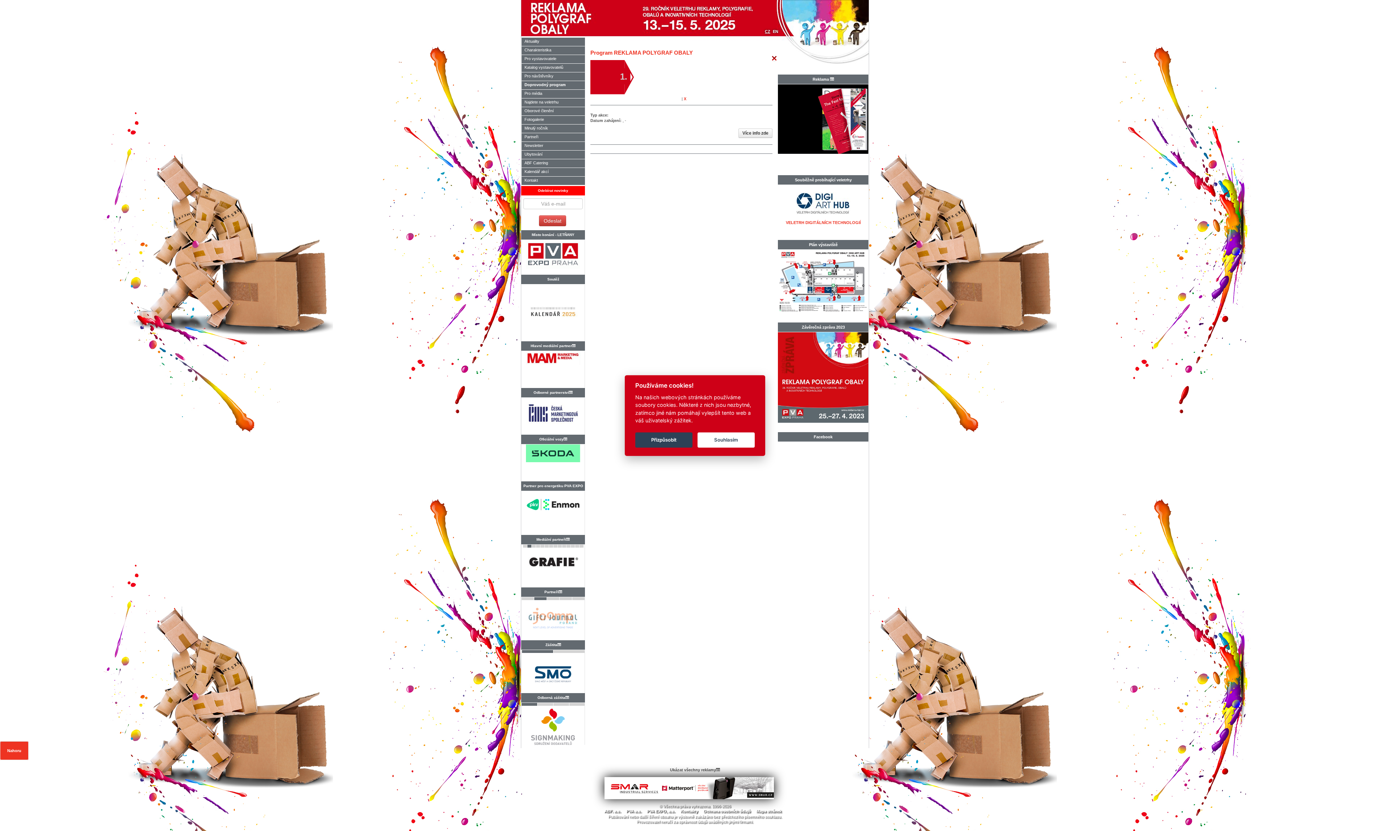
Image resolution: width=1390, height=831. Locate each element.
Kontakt (531, 180)
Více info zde (755, 133)
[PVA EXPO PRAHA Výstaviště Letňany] (553, 257)
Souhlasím (726, 440)
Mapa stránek (769, 811)
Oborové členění (539, 111)
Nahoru (14, 750)
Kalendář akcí (537, 171)
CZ (767, 31)
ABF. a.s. (612, 811)
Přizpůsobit (664, 440)
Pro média (533, 93)
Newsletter (534, 145)
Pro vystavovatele (540, 58)
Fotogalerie (534, 119)
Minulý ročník (536, 128)
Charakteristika (538, 50)
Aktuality (532, 41)
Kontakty (689, 811)
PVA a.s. (633, 811)
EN (775, 31)
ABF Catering (536, 163)
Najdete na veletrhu (542, 102)
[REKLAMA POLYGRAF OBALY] (581, 18)
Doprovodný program (545, 85)
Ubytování (534, 154)
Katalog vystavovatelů (544, 67)
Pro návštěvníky (539, 76)
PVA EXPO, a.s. (661, 811)
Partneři (531, 137)
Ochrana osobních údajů (727, 811)
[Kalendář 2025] (553, 315)
